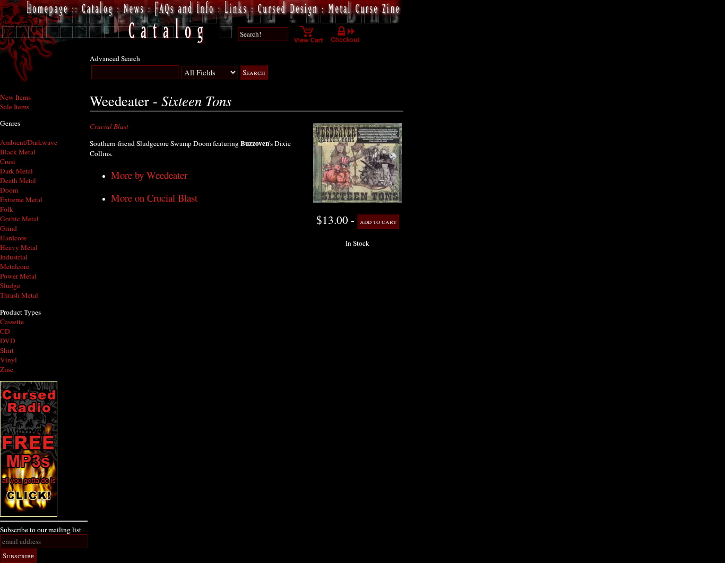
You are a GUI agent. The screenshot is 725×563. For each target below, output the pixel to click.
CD (5, 331)
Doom (9, 190)
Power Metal (18, 276)
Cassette (12, 321)
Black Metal (18, 152)
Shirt (7, 350)
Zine (6, 369)
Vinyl (8, 360)
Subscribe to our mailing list (40, 529)
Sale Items (14, 106)
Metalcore (14, 266)
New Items (15, 97)
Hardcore (13, 237)
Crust (7, 161)
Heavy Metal (19, 247)
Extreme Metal (21, 199)
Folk (6, 209)
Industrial (14, 257)
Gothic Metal (19, 218)
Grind (8, 228)
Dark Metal (16, 171)
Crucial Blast (109, 126)
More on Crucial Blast (154, 197)
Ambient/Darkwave (28, 142)
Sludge (10, 285)
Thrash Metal (19, 295)
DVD (7, 340)
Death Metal (18, 180)
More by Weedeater (149, 174)
